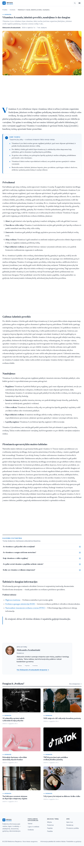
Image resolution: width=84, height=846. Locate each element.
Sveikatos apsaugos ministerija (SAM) (20, 604)
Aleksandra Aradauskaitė (28, 650)
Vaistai (30, 824)
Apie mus (69, 822)
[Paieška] (75, 3)
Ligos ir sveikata (33, 827)
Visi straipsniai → (75, 684)
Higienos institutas (12, 600)
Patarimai (50, 825)
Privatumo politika (72, 828)
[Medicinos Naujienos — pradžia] (11, 3)
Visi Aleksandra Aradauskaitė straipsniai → (33, 670)
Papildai (50, 828)
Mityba (49, 822)
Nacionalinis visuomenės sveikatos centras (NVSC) (25, 608)
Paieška (50, 831)
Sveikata (12, 10)
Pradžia (4, 10)
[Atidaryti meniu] (79, 3)
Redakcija (69, 825)
